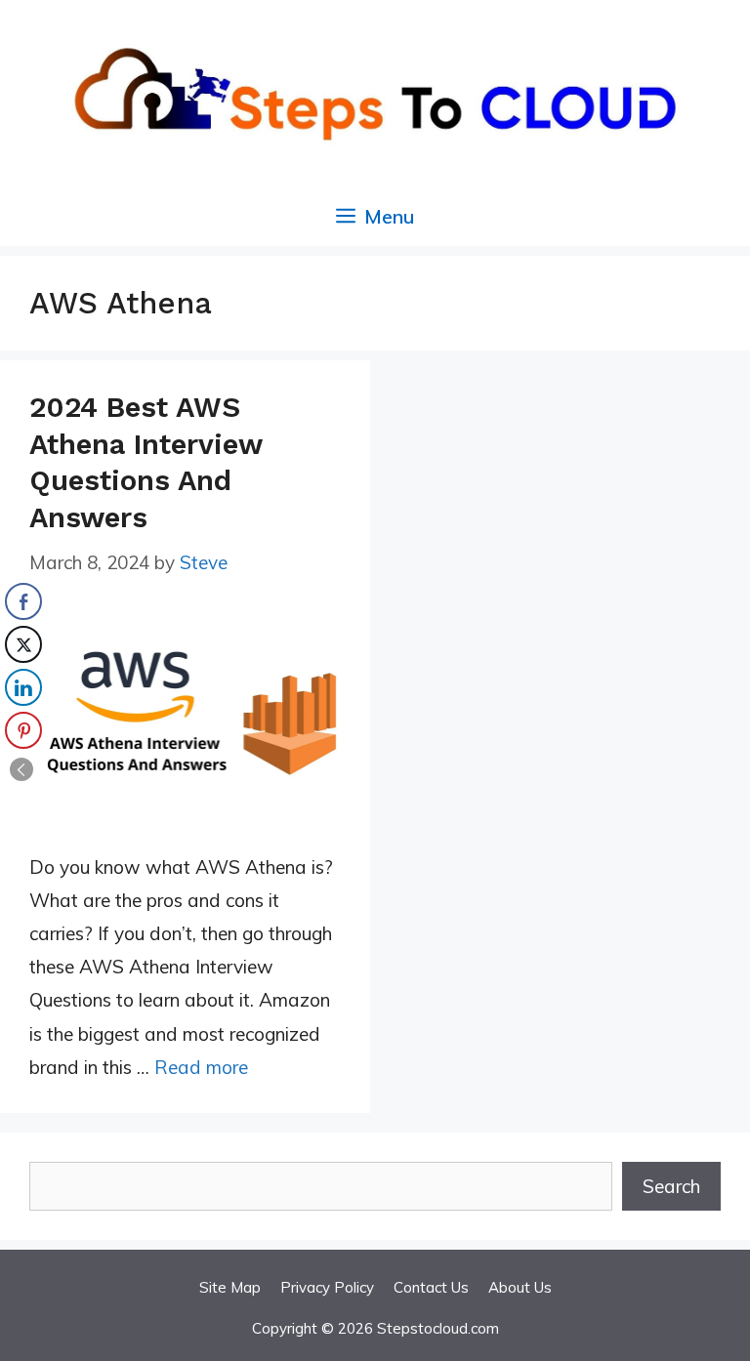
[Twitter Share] (23, 644)
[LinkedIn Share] (23, 687)
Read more (201, 1067)
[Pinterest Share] (23, 730)
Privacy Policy (327, 1287)
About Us (520, 1287)
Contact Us (431, 1287)
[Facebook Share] (23, 601)
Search (671, 1186)
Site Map (230, 1287)
